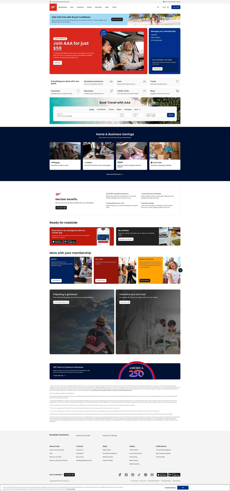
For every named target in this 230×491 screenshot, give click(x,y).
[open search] (158, 7)
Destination (60, 114)
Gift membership (156, 40)
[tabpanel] (115, 115)
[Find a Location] (164, 156)
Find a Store (80, 457)
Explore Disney (145, 280)
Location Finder (100, 280)
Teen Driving (133, 457)
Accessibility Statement (153, 481)
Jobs (51, 453)
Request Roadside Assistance (61, 2)
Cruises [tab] (111, 109)
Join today (68, 475)
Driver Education (134, 464)
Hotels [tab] (91, 109)
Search (171, 115)
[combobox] (86, 116)
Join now (57, 63)
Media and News (108, 457)
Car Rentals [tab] (101, 109)
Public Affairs (107, 450)
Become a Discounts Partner (59, 460)
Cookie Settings (176, 481)
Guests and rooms (151, 114)
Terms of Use (142, 481)
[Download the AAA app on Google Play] (70, 241)
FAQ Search (79, 453)
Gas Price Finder (108, 460)
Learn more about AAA (57, 450)
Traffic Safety (133, 450)
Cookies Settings (170, 487)
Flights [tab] (119, 109)
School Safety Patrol (135, 453)
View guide (60, 208)
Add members (155, 37)
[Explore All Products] (131, 156)
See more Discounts (114, 174)
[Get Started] (65, 156)
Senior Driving (133, 460)
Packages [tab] (128, 109)
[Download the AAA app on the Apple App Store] (57, 241)
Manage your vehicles (125, 239)
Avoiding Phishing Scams (84, 460)
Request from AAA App (110, 435)
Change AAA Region (166, 481)
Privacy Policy (134, 481)
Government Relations (110, 453)
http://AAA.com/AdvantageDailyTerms (122, 390)
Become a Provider (55, 457)
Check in (122, 114)
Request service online (83, 435)
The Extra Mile (160, 457)
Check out (135, 114)
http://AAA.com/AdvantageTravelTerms (101, 390)
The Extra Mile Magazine (163, 450)
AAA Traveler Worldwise (163, 453)
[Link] (120, 475)
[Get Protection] (98, 156)
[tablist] (115, 109)
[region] (115, 488)
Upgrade (154, 35)
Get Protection (56, 280)
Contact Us (79, 450)
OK (183, 487)
